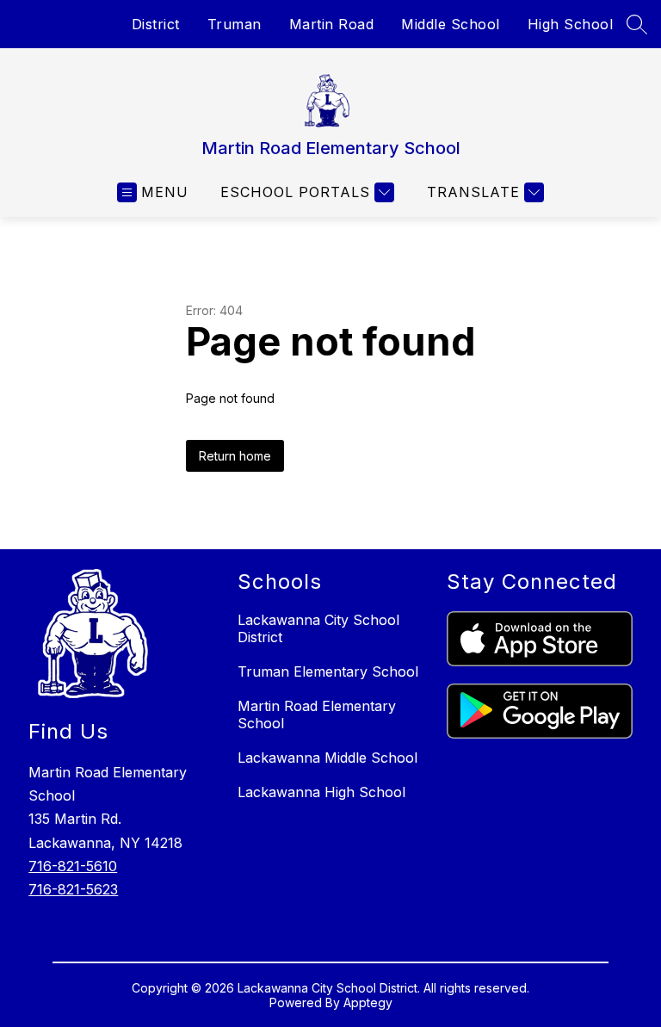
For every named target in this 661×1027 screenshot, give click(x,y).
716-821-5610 (72, 866)
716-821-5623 (73, 889)
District (156, 24)
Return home (235, 456)
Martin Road (331, 24)
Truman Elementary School (328, 671)
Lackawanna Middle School (327, 757)
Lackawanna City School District (318, 628)
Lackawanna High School (321, 792)
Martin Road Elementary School (317, 714)
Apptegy (367, 1002)
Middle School (450, 24)
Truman (234, 24)
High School (571, 24)
